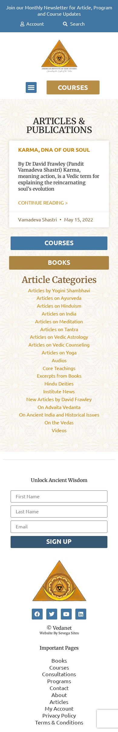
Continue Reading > (43, 202)
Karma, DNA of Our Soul (54, 150)
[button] (31, 87)
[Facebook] (37, 614)
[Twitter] (51, 614)
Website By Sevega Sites (59, 633)
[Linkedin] (80, 614)
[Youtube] (66, 614)
